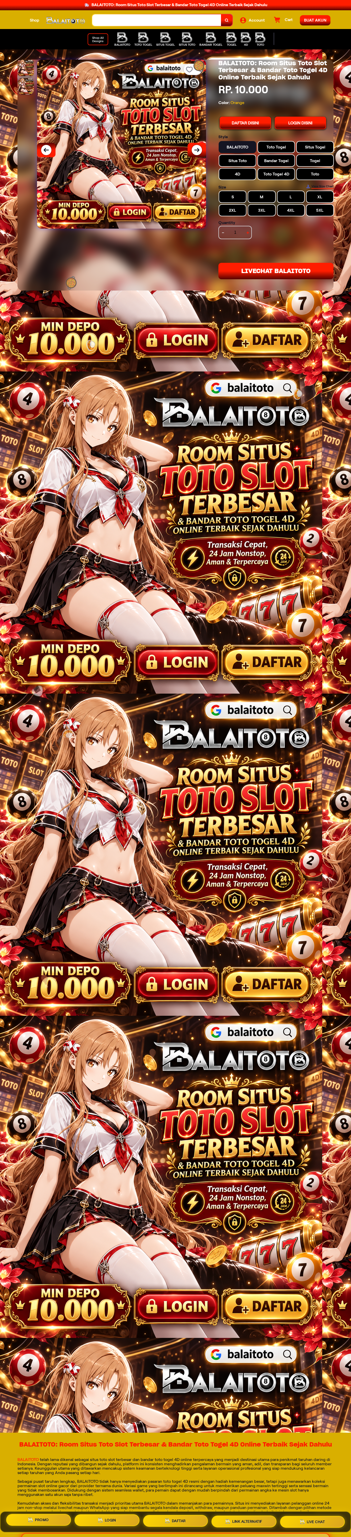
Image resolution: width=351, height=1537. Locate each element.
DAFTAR (179, 1522)
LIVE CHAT (316, 1522)
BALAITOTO (28, 1459)
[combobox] (156, 20)
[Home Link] (66, 20)
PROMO (42, 1520)
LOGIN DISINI (300, 123)
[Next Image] (197, 150)
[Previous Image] (46, 150)
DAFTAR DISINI (245, 123)
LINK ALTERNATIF (247, 1522)
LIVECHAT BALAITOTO (276, 271)
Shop (34, 20)
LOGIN (110, 1521)
